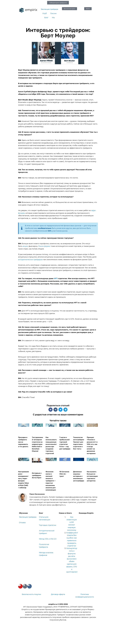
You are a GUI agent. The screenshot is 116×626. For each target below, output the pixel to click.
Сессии (53, 13)
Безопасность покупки (31, 594)
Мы (53, 18)
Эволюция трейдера (49, 9)
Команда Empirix (86, 513)
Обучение (23, 513)
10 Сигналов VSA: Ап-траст (64, 474)
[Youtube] (20, 586)
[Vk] (29, 586)
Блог (46, 18)
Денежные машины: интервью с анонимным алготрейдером (79, 476)
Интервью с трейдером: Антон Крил (37, 475)
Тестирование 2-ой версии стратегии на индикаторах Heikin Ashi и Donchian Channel (37, 444)
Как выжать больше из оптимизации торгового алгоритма (92, 476)
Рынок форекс (44, 246)
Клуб (45, 13)
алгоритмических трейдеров (30, 260)
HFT (55, 279)
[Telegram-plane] (25, 586)
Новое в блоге (65, 513)
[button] (50, 410)
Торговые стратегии (47, 525)
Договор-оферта (58, 594)
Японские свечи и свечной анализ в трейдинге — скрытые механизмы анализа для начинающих (51, 481)
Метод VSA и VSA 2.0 (47, 539)
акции (25, 246)
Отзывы (22, 523)
